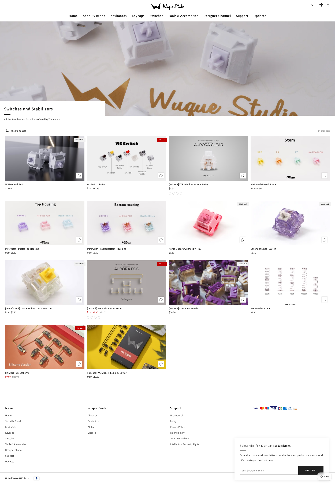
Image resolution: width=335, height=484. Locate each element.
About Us (92, 415)
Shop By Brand (94, 16)
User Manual (176, 415)
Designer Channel (217, 16)
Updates (260, 16)
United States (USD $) (15, 478)
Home (73, 16)
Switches (156, 16)
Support (242, 16)
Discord (92, 432)
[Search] (328, 5)
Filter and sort (18, 130)
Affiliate (92, 427)
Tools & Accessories (183, 16)
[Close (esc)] (324, 442)
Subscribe (311, 470)
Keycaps (138, 16)
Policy (173, 421)
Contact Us (93, 421)
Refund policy (177, 432)
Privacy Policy (177, 427)
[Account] (312, 5)
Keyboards (119, 16)
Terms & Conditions (180, 438)
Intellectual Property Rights (184, 444)
